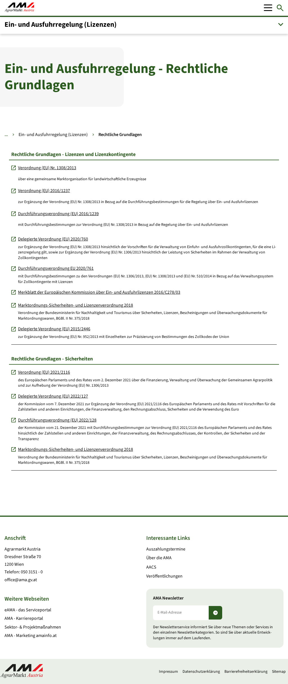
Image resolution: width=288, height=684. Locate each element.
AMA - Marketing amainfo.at (30, 635)
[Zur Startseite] (19, 8)
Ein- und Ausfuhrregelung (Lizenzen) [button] (60, 24)
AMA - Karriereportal (23, 618)
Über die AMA (159, 558)
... (6, 134)
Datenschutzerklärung (201, 671)
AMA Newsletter (168, 598)
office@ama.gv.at (20, 580)
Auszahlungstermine (165, 549)
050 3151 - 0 (32, 572)
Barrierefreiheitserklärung (245, 671)
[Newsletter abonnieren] (215, 613)
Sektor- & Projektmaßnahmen (32, 627)
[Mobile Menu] (268, 8)
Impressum (168, 671)
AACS (151, 567)
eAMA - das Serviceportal (27, 610)
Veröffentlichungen (164, 576)
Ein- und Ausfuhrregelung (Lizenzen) (53, 135)
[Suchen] (280, 8)
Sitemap (279, 671)
